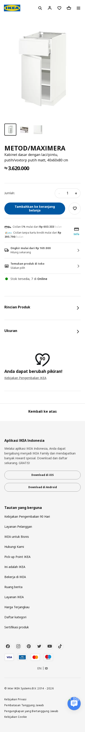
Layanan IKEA (14, 597)
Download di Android (42, 487)
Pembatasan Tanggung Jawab (24, 705)
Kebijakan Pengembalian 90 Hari (27, 516)
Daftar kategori (15, 617)
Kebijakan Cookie (15, 716)
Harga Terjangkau (16, 607)
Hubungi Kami (14, 547)
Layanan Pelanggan (18, 526)
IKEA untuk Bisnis (16, 537)
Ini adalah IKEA (14, 567)
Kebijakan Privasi (15, 699)
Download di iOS (42, 475)
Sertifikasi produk (16, 627)
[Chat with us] (74, 703)
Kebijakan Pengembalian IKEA (25, 378)
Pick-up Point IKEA (17, 557)
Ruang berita (13, 587)
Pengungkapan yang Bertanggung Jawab (31, 711)
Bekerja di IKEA (15, 577)
